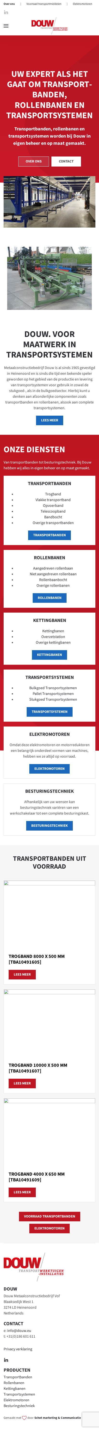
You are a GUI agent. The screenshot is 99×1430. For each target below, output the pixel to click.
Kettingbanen (53, 631)
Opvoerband (53, 505)
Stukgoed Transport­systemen (53, 699)
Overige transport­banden (53, 522)
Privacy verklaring (18, 1349)
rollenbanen (50, 597)
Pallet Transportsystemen (53, 693)
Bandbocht (53, 517)
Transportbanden (18, 1377)
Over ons (9, 4)
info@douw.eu (19, 1330)
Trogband (53, 494)
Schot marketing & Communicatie (57, 1418)
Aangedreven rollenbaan (53, 568)
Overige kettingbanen (53, 642)
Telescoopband (53, 511)
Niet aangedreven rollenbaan (53, 574)
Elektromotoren (82, 4)
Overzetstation (53, 636)
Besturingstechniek (19, 1405)
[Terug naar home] (49, 25)
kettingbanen (49, 654)
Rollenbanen (14, 1382)
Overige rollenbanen (53, 585)
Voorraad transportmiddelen (44, 4)
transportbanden (49, 535)
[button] (6, 25)
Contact (66, 161)
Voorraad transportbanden (49, 1216)
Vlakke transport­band (53, 500)
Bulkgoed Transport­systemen (53, 688)
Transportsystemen (50, 711)
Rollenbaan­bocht (53, 579)
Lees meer (49, 420)
